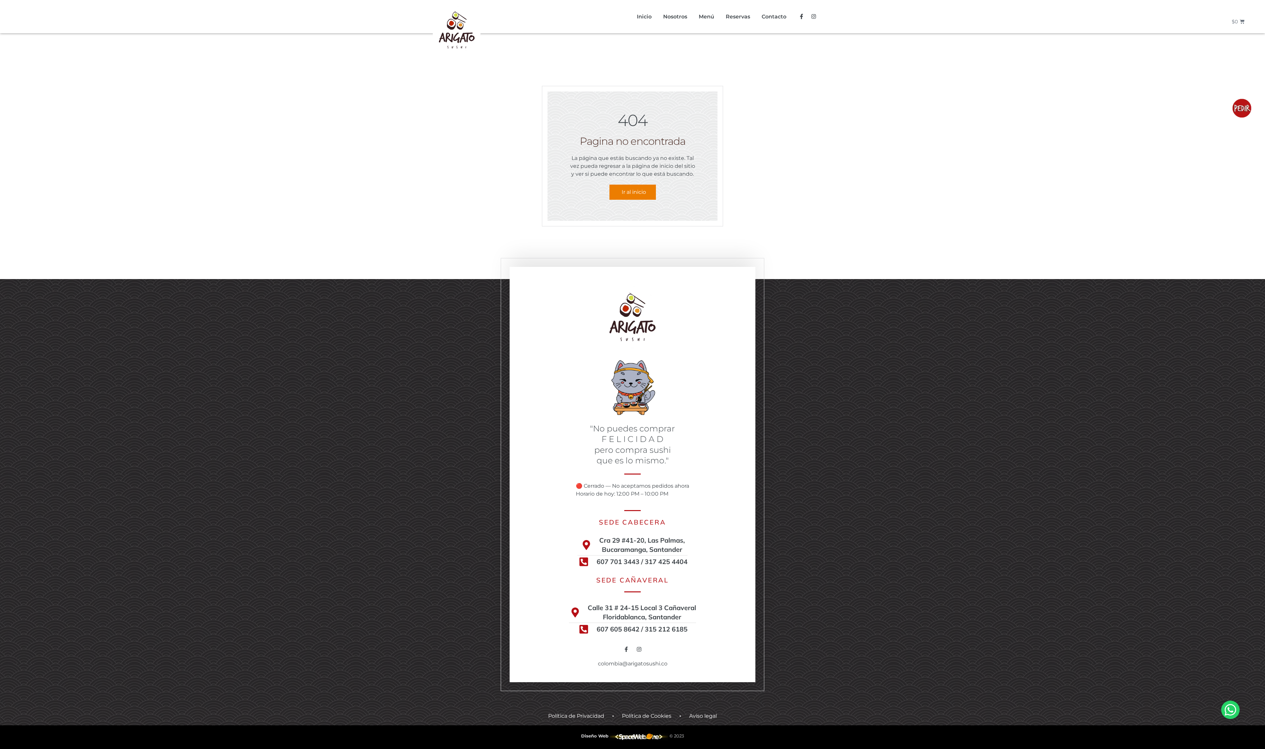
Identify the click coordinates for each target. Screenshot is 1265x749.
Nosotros (675, 16)
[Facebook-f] (801, 16)
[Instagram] (813, 16)
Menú (706, 16)
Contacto (774, 16)
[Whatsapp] (1230, 710)
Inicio (644, 16)
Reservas (738, 16)
